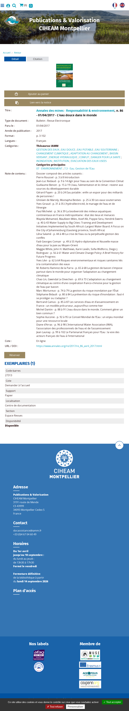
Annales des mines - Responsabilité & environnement (75, 110)
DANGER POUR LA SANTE (106, 157)
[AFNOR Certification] (38, 655)
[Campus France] (38, 667)
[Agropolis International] (90, 674)
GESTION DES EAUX (47, 149)
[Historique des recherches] (30, 5)
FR (113, 4)
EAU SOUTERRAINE (106, 149)
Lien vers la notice (40, 102)
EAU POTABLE (85, 149)
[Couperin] (90, 684)
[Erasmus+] (90, 665)
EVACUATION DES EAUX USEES (89, 161)
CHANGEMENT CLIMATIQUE (52, 153)
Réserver (14, 355)
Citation (37, 59)
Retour (17, 52)
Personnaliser (75, 706)
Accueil (7, 52)
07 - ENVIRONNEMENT (49, 168)
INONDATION (44, 161)
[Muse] (90, 655)
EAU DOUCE (68, 149)
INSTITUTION (61, 161)
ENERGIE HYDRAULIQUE (63, 157)
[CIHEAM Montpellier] (64, 464)
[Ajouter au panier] (16, 94)
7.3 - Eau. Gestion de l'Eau (79, 168)
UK (121, 4)
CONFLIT (84, 157)
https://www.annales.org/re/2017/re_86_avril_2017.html (69, 346)
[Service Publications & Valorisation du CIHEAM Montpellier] (12, 20)
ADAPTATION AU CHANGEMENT (89, 153)
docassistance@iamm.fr (27, 530)
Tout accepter (113, 702)
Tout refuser (56, 706)
